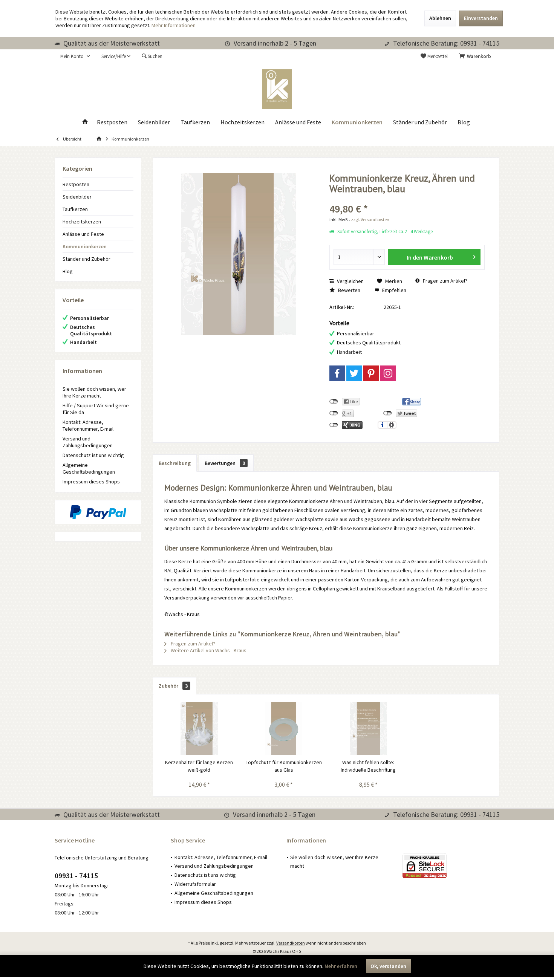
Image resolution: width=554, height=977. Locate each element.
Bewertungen (225, 463)
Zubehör (173, 685)
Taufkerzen (75, 209)
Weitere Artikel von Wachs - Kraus (208, 650)
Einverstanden (481, 18)
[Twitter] (354, 373)
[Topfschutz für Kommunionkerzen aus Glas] (284, 728)
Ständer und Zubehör (86, 258)
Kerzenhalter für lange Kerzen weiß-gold (199, 766)
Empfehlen (393, 290)
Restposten (76, 184)
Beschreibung (175, 463)
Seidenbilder (77, 196)
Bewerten (348, 290)
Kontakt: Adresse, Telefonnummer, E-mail (88, 425)
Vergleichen (350, 281)
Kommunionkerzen (85, 246)
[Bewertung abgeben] (407, 199)
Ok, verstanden (388, 966)
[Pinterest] (371, 373)
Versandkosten (290, 943)
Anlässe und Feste (83, 234)
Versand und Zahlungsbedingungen (88, 442)
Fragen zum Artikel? (444, 280)
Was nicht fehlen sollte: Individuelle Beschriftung (368, 766)
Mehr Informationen (174, 25)
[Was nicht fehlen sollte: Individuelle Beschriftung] (368, 728)
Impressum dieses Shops (91, 481)
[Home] (85, 122)
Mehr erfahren (340, 966)
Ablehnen (440, 18)
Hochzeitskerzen (82, 221)
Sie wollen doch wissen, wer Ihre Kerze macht (94, 392)
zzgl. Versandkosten (370, 219)
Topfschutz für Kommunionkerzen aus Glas (284, 766)
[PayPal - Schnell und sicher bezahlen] (98, 512)
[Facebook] (337, 373)
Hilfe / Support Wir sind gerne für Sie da (96, 409)
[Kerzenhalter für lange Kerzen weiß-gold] (199, 728)
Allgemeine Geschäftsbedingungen (89, 468)
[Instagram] (388, 373)
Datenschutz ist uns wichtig (93, 455)
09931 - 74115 (76, 875)
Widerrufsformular (195, 884)
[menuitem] (476, 56)
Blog (68, 271)
